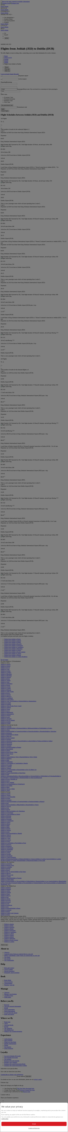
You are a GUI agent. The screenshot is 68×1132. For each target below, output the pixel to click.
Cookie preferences (34, 1128)
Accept (34, 1124)
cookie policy (4, 1119)
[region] (34, 1117)
